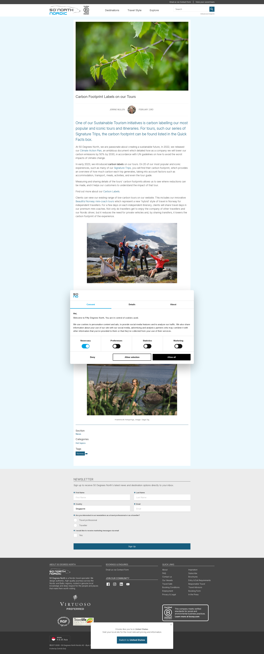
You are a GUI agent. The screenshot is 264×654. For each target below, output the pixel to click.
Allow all (171, 357)
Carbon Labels (111, 191)
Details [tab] (132, 304)
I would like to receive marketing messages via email (97, 531)
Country (79, 504)
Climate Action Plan (91, 150)
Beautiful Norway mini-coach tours (95, 201)
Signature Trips (122, 167)
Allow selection (132, 357)
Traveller (83, 525)
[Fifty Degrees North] (65, 10)
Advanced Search (207, 14)
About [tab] (173, 304)
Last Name (140, 493)
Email (138, 504)
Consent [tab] (91, 304)
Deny (92, 357)
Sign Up (132, 546)
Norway (80, 453)
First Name (80, 493)
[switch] (116, 346)
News (78, 434)
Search (212, 9)
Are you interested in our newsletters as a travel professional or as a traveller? (108, 515)
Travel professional (88, 520)
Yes (81, 535)
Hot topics (81, 443)
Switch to (132, 640)
